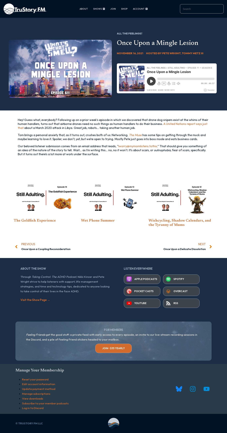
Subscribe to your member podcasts (45, 403)
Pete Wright (171, 53)
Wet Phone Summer (98, 221)
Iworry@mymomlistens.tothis (137, 146)
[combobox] (202, 8)
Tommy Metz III (192, 53)
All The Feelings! (129, 33)
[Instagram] (193, 389)
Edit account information (38, 384)
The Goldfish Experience (35, 221)
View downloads (32, 398)
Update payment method (38, 389)
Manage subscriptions (36, 393)
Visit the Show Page (35, 300)
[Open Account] (146, 9)
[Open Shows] (104, 9)
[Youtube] (206, 389)
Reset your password (35, 379)
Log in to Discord (33, 408)
